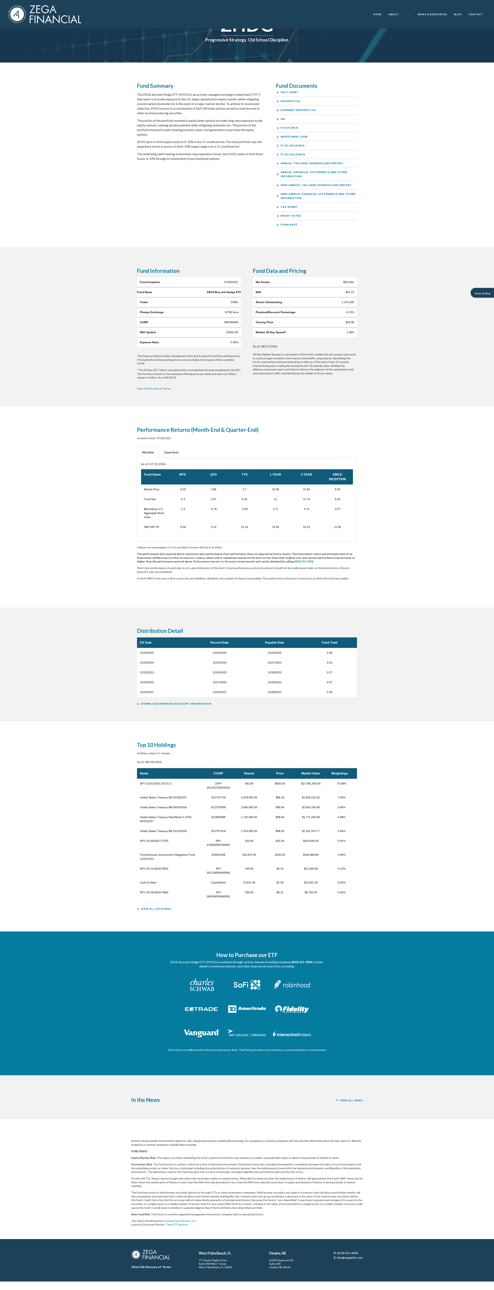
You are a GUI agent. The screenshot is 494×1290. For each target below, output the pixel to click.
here (348, 1140)
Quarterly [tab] (171, 452)
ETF (408, 14)
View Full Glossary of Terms (153, 388)
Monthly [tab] (148, 452)
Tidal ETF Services (177, 1224)
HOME (377, 14)
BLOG (458, 14)
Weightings (341, 773)
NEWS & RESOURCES (432, 14)
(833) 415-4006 (347, 1253)
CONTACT (476, 14)
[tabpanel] (247, 500)
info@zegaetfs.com (350, 1257)
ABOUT (393, 14)
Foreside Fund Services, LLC (179, 1220)
